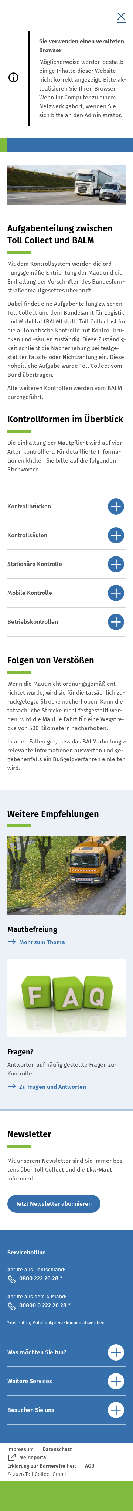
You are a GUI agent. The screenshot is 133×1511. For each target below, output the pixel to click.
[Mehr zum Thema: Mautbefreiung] (66, 875)
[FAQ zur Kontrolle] (66, 998)
